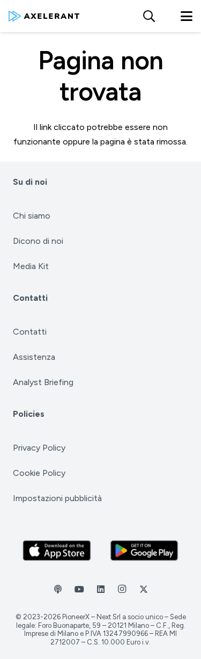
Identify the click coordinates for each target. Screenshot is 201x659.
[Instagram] (122, 589)
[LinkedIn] (100, 589)
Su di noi (30, 182)
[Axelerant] (44, 16)
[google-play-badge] (144, 550)
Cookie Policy (39, 473)
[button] (148, 16)
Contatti (30, 298)
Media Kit (31, 266)
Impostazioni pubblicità (57, 498)
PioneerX (76, 617)
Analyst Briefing (43, 382)
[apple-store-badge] (56, 550)
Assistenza (34, 357)
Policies (28, 414)
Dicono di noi (38, 241)
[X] (143, 589)
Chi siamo (31, 216)
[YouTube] (79, 589)
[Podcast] (58, 589)
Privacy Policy (39, 448)
